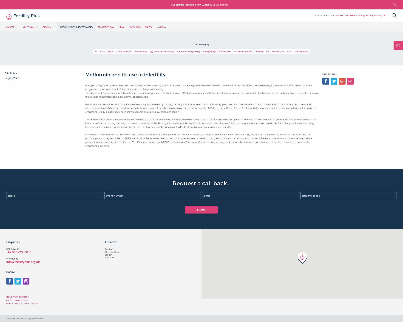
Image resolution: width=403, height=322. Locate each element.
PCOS (289, 51)
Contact (162, 26)
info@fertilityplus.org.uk (372, 15)
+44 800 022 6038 (345, 15)
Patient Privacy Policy (17, 300)
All (96, 51)
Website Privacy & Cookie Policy (22, 303)
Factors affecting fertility (188, 51)
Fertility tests (225, 51)
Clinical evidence (123, 51)
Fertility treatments (243, 51)
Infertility (259, 51)
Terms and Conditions (17, 297)
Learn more (222, 4)
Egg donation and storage (162, 51)
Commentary (140, 51)
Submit (201, 209)
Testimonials (106, 26)
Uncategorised (301, 51)
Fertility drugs (209, 51)
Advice (47, 26)
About (10, 26)
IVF (267, 51)
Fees (121, 26)
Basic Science (106, 51)
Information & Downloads (76, 26)
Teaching (135, 26)
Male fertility (278, 51)
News (148, 26)
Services (28, 26)
